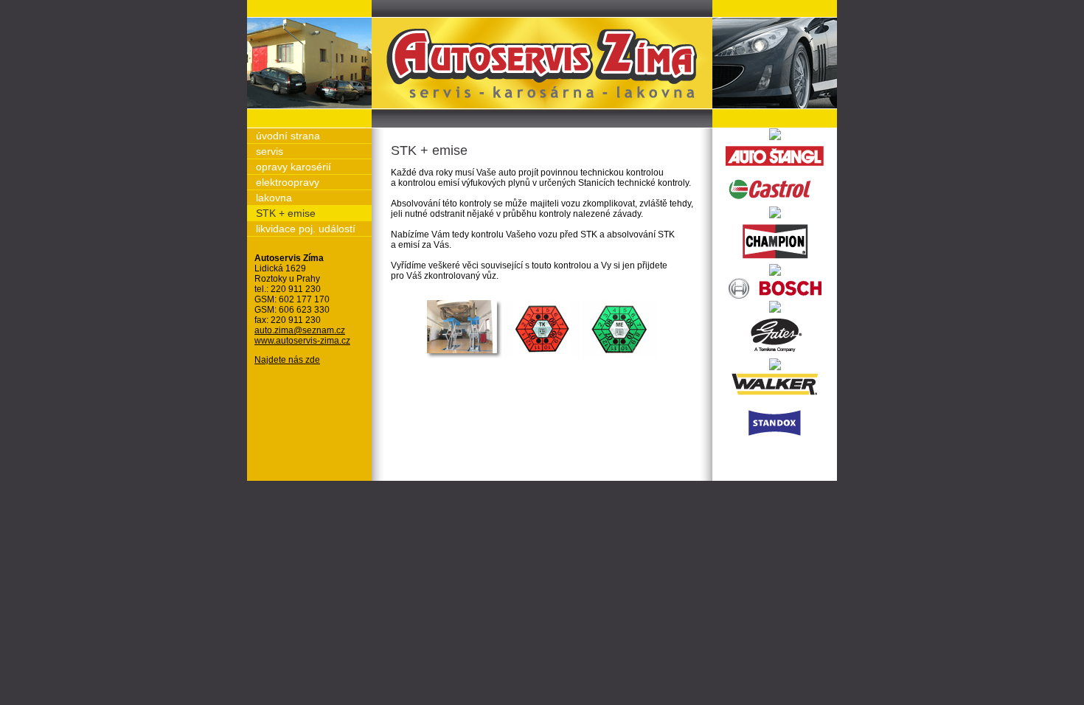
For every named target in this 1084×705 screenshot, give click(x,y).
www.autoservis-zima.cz (302, 341)
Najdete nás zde (287, 360)
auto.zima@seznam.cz (299, 330)
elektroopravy (287, 182)
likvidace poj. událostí (305, 229)
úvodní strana (288, 136)
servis (269, 151)
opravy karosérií (293, 167)
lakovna (274, 198)
